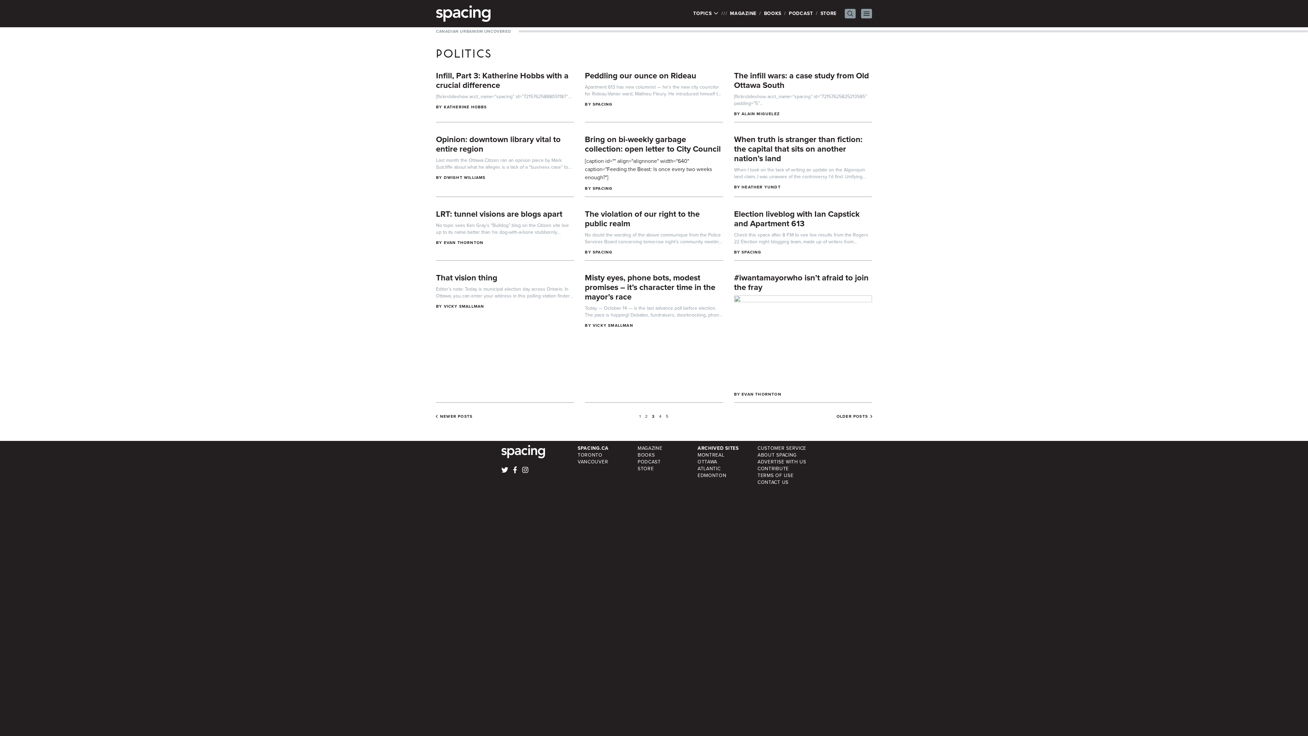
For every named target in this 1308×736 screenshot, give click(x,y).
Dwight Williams (465, 177)
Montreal (711, 455)
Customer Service (782, 448)
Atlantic (709, 468)
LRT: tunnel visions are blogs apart (499, 214)
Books (773, 13)
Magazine (743, 13)
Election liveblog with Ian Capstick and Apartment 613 (797, 219)
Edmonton (712, 475)
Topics (703, 13)
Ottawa (707, 461)
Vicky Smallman (464, 306)
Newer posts (456, 416)
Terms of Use (775, 475)
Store (829, 13)
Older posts (852, 416)
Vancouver (593, 461)
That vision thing (466, 278)
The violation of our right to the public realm (642, 219)
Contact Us (773, 482)
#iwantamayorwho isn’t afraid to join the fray (801, 282)
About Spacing (777, 455)
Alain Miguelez (761, 114)
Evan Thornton (464, 243)
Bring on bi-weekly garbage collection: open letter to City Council (653, 144)
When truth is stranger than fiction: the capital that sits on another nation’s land (798, 149)
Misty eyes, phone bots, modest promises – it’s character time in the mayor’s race (650, 287)
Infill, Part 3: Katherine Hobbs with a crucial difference (502, 80)
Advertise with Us (782, 461)
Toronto (590, 455)
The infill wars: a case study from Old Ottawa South (801, 80)
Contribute (773, 468)
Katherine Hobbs (465, 107)
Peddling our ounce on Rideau (640, 76)
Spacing (602, 104)
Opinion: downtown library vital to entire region (498, 144)
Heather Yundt (761, 187)
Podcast (801, 13)
